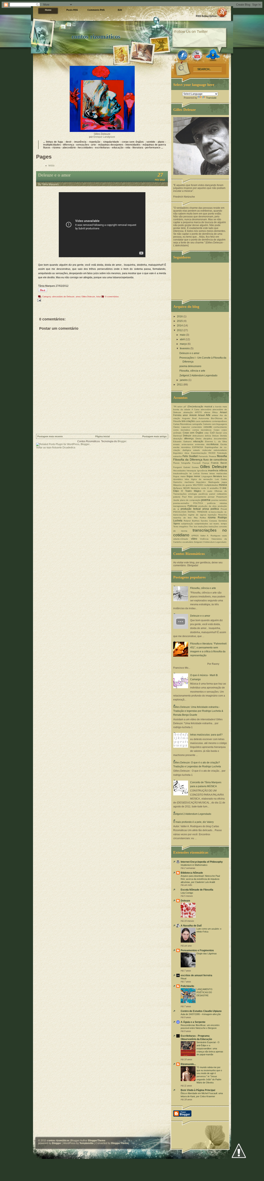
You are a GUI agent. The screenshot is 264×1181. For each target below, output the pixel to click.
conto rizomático (181, 430)
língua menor (193, 476)
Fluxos (176, 463)
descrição (177, 438)
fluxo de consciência (215, 459)
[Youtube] (197, 54)
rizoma (212, 517)
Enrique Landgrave (104, 136)
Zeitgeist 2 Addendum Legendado (198, 375)
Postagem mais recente (50, 436)
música (223, 484)
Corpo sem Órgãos (193, 432)
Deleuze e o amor (54, 175)
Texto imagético (180, 526)
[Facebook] (182, 54)
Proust (224, 509)
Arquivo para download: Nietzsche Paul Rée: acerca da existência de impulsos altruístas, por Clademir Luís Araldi (200, 879)
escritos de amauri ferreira (196, 975)
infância (223, 470)
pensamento (200, 497)
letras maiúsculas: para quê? (206, 734)
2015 (180, 321)
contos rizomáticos (96, 36)
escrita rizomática (182, 447)
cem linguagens (219, 424)
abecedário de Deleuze (63, 296)
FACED (212, 453)
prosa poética (211, 508)
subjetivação (187, 523)
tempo (224, 523)
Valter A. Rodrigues (210, 535)
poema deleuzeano (190, 366)
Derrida (223, 436)
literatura (217, 476)
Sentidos (222, 521)
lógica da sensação (202, 479)
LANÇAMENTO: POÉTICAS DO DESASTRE (205, 992)
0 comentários (112, 296)
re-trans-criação (216, 512)
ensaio (176, 444)
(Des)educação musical (199, 406)
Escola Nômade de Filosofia (197, 889)
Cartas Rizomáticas (182, 424)
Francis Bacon (219, 463)
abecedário (206, 409)
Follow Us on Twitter (191, 32)
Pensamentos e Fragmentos (197, 950)
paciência (203, 494)
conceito (208, 427)
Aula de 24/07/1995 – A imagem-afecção (201, 1014)
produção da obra (207, 506)
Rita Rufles (200, 517)
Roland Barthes (191, 521)
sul (211, 523)
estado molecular (202, 450)
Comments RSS (96, 10)
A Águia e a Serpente (193, 1022)
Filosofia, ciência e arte (192, 370)
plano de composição (190, 500)
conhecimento (220, 427)
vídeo (194, 538)
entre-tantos (187, 444)
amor (78, 296)
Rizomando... (188, 1064)
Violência (204, 539)
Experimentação (199, 453)
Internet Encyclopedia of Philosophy (202, 861)
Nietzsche (195, 488)
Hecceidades (179, 470)
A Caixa (195, 409)
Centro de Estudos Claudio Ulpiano (201, 1011)
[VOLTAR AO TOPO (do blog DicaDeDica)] (239, 1151)
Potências (192, 506)
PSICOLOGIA (179, 512)
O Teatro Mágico (191, 491)
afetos (207, 412)
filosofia (222, 456)
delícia (208, 436)
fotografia (185, 463)
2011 (180, 384)
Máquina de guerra (182, 485)
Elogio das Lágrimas (207, 953)
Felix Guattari (190, 456)
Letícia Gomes (200, 473)
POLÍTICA (198, 503)
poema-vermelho (181, 503)
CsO (212, 432)
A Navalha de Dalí (191, 925)
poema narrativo (219, 500)
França (206, 463)
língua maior (179, 476)
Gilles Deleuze (88, 296)
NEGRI (186, 488)
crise (206, 433)
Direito (199, 438)
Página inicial (102, 436)
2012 (180, 330)
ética (187, 453)
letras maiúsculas (218, 473)
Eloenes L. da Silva (216, 441)
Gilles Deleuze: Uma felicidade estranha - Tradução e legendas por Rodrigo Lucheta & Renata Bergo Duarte (198, 711)
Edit (120, 10)
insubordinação (180, 473)
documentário (220, 438)
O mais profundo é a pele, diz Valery (193, 822)
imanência (213, 470)
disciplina (207, 438)
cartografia (197, 424)
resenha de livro (182, 517)
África (215, 412)
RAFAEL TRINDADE (197, 512)
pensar (211, 497)
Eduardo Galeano (182, 441)
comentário (196, 427)
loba (98, 296)
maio (183, 334)
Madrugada (213, 482)
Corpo (216, 430)
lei (191, 473)
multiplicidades (211, 485)
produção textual (191, 508)
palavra (176, 497)
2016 (180, 316)
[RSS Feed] (211, 12)
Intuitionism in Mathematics (194, 865)
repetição (212, 515)
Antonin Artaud (197, 415)
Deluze (215, 436)
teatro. (216, 523)
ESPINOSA (197, 447)
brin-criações (188, 421)
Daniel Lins (221, 433)
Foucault (196, 463)
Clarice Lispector (181, 427)
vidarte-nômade (180, 539)
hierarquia (191, 470)
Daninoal (177, 436)
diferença (188, 438)
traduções (203, 526)
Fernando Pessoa (207, 456)
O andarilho (213, 488)
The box (193, 526)
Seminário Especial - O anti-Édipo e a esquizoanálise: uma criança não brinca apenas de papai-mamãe (210, 1048)
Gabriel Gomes (191, 467)
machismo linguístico (195, 482)
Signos (176, 523)
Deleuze (187, 435)
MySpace (177, 488)
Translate (211, 97)
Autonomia (204, 418)
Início (51, 165)
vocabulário (187, 542)
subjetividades (201, 523)
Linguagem (207, 476)
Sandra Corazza (209, 521)
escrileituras (212, 444)
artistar (215, 415)
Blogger (122, 441)
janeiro (184, 380)
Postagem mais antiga (154, 436)
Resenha (222, 515)
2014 (180, 325)
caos (198, 421)
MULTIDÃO (198, 485)
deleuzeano (198, 436)
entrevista (199, 444)
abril (182, 339)
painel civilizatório (218, 494)
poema (205, 499)
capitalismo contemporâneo (214, 421)
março (183, 343)
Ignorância (202, 470)
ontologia (192, 494)
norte (203, 488)
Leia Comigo (187, 893)
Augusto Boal (189, 418)
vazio (224, 535)
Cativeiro (207, 424)
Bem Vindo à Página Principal (198, 1090)
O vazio (207, 491)
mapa (224, 482)
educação (198, 441)
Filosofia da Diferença (187, 459)
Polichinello (187, 986)
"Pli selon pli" (179, 406)
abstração (188, 412)
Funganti (177, 467)
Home (48, 10)
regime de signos (197, 515)
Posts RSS (72, 10)
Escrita (223, 444)
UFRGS (195, 535)
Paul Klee (187, 497)
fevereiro (185, 348)
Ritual (183, 978)
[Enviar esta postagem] (38, 300)
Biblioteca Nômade (192, 872)
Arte (208, 415)
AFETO (198, 412)
